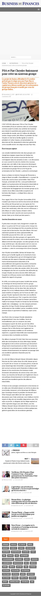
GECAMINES (24, 556)
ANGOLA (13, 544)
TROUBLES (25, 582)
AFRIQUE (5, 544)
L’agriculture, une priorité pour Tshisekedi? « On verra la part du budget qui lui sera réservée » (25, 488)
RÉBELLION (23, 578)
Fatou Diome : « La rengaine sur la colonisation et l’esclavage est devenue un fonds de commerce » (24, 527)
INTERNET (19, 559)
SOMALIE (32, 578)
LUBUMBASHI (7, 563)
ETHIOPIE (26, 552)
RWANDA (15, 578)
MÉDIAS (12, 567)
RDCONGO (31, 574)
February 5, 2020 (7, 480)
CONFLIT (13, 548)
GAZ (17, 556)
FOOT (33, 552)
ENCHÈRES (6, 552)
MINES (5, 567)
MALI (26, 563)
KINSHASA (35, 559)
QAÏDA (23, 574)
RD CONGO (6, 578)
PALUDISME (15, 570)
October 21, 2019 (17, 493)
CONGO (21, 548)
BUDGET (5, 548)
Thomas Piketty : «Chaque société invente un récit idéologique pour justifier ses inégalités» (22, 514)
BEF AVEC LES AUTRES (23, 94)
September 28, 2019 (18, 505)
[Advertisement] (20, 33)
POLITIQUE (6, 574)
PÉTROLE (15, 574)
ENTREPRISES (16, 552)
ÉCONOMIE (6, 585)
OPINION (33, 567)
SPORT (5, 582)
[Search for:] (20, 57)
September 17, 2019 (17, 518)
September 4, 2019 (17, 531)
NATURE (19, 567)
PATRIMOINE (25, 570)
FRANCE (10, 556)
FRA (4, 556)
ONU (26, 567)
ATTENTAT (22, 544)
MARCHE (33, 563)
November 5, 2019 (9, 94)
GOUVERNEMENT (8, 559)
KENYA (27, 559)
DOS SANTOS (30, 548)
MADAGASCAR (18, 563)
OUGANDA (6, 570)
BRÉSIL (30, 544)
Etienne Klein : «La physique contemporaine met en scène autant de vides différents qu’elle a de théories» (24, 501)
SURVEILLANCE (14, 582)
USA (32, 582)
